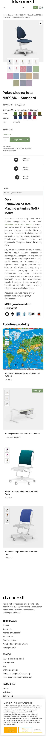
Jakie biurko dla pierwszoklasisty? (17, 677)
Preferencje (37, 730)
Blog (4, 666)
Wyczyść (16, 122)
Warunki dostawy (10, 640)
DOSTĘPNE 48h (26, 148)
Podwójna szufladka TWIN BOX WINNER (22, 434)
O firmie (6, 625)
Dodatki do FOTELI (15, 148)
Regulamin (7, 629)
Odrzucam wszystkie (25, 730)
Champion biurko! (10, 670)
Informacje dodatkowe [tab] (13, 193)
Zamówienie (8, 696)
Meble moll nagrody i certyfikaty (16, 673)
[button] (41, 23)
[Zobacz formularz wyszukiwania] (23, 8)
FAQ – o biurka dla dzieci (13, 659)
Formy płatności (9, 647)
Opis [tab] (6, 188)
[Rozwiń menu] (5, 7)
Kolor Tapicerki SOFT (6, 118)
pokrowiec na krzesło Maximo (18, 224)
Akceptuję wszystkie (11, 730)
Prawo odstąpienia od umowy (15, 644)
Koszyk (6, 688)
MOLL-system (11, 150)
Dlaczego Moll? (9, 662)
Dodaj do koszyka (20, 139)
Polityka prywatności (11, 633)
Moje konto (7, 692)
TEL (35, 7)
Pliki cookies (8, 636)
